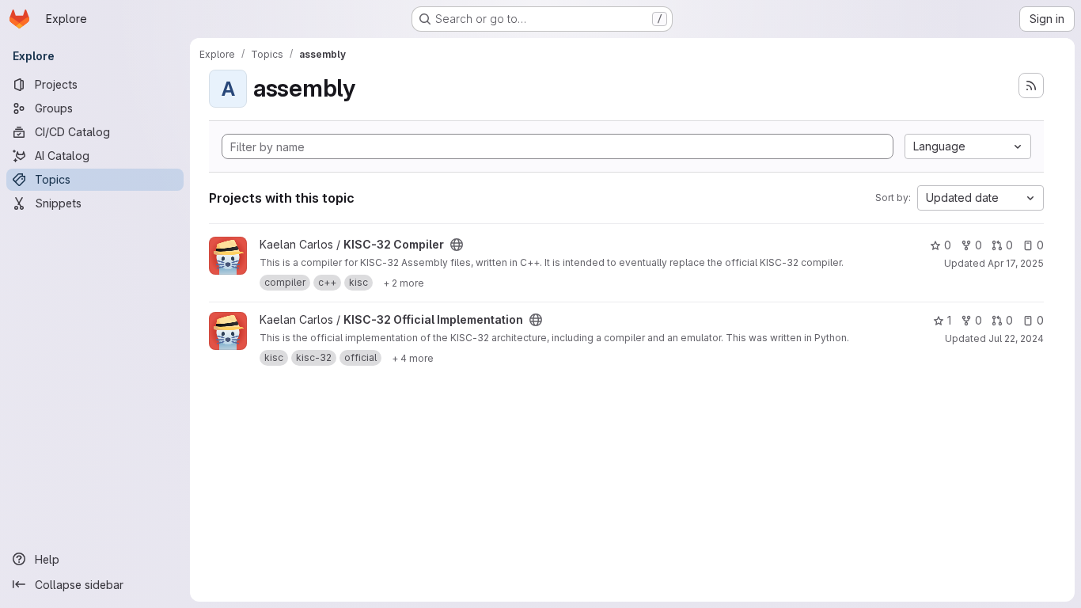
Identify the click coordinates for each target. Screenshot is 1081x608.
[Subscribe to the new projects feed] (1031, 85)
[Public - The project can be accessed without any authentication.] (456, 244)
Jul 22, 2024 (1016, 338)
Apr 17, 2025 (1016, 263)
